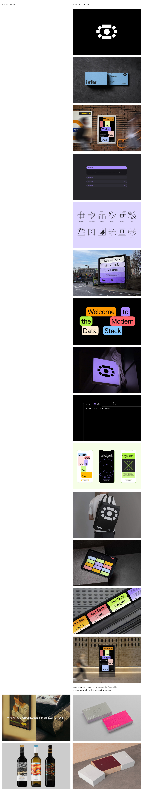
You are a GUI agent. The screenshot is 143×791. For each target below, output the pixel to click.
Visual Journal (8, 4)
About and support (81, 4)
